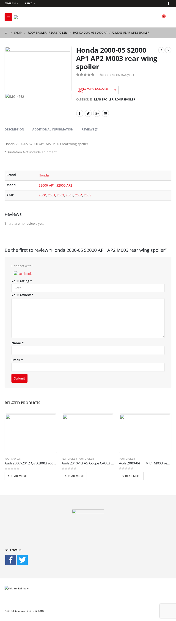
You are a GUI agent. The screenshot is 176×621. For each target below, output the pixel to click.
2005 (87, 195)
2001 (51, 195)
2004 (78, 195)
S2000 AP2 (64, 185)
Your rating (21, 281)
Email (105, 113)
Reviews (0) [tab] (90, 129)
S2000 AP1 (47, 185)
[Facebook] (168, 3)
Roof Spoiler (125, 99)
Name (17, 343)
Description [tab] (14, 129)
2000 (42, 195)
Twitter (88, 113)
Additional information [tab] (53, 129)
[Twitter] (22, 560)
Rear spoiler (103, 99)
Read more (19, 476)
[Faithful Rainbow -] (26, 17)
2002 (60, 195)
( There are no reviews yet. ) (115, 75)
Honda (44, 175)
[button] (23, 273)
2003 (69, 195)
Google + (96, 113)
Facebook (79, 113)
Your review (22, 295)
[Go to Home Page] (6, 32)
